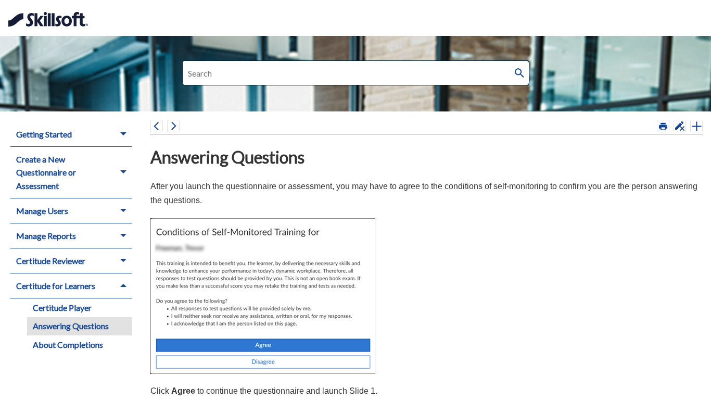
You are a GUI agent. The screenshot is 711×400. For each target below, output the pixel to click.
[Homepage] (50, 13)
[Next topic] (173, 126)
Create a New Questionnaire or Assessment (46, 172)
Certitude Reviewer (50, 261)
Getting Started (44, 134)
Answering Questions (71, 326)
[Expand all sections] (696, 126)
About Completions (68, 344)
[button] (520, 72)
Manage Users (42, 211)
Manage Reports (46, 236)
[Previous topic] (156, 126)
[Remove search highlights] (680, 126)
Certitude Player (62, 307)
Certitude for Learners (55, 286)
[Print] (663, 126)
